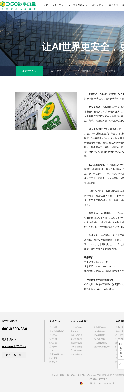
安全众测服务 (100, 339)
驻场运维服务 (76, 354)
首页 (45, 5)
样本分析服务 (76, 335)
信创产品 (53, 335)
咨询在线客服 (13, 355)
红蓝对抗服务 (76, 327)
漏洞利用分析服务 (102, 346)
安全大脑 (53, 327)
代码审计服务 (76, 346)
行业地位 (83, 71)
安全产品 (56, 5)
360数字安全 (29, 71)
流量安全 (53, 346)
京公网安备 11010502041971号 (100, 383)
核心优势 (56, 71)
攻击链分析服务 (101, 343)
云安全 (52, 350)
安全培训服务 (100, 331)
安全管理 (53, 339)
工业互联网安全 (56, 354)
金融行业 (119, 331)
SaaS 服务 (53, 358)
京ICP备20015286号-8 (97, 379)
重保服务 (74, 331)
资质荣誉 (110, 71)
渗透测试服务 (76, 343)
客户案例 (113, 5)
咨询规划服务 (100, 327)
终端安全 (53, 343)
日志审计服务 (100, 335)
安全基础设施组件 (57, 331)
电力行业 (119, 339)
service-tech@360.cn (14, 346)
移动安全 (53, 362)
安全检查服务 (76, 339)
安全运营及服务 (77, 5)
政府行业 (119, 327)
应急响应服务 (76, 350)
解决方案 (96, 5)
